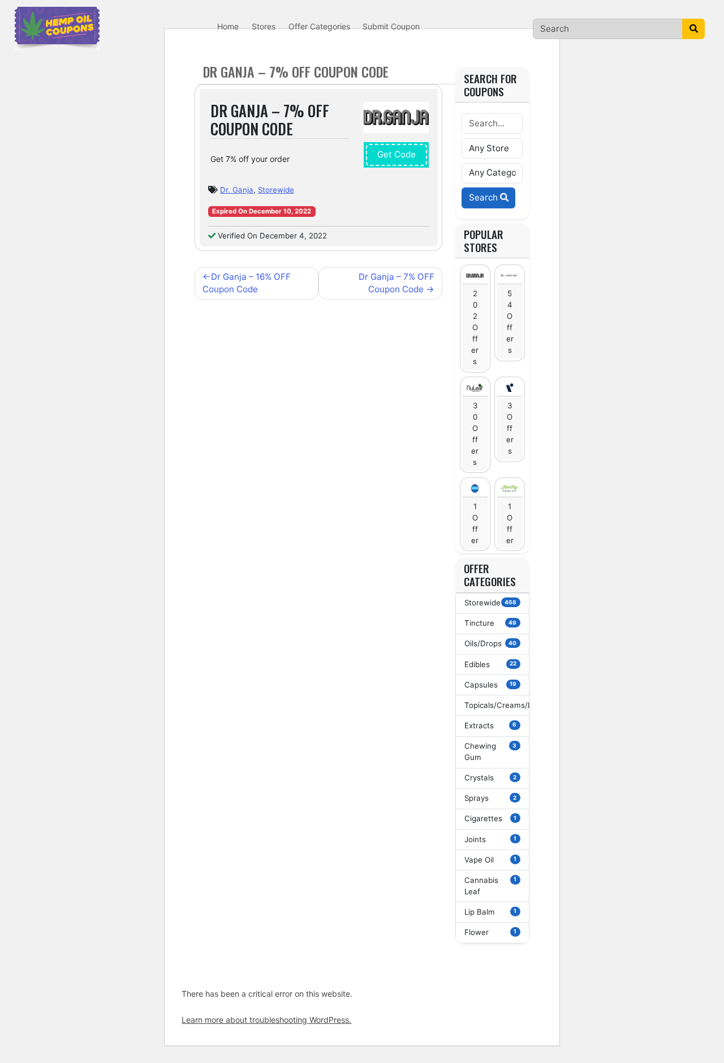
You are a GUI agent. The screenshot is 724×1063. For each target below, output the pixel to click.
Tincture (490, 622)
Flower (490, 932)
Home (228, 26)
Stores (263, 26)
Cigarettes (490, 818)
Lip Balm (490, 911)
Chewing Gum (490, 751)
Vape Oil (490, 859)
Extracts (490, 725)
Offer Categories (319, 26)
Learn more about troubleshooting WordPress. (266, 1019)
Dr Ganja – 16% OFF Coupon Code (246, 283)
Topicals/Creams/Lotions (496, 705)
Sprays (490, 797)
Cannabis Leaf (490, 886)
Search (484, 197)
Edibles (490, 664)
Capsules (490, 684)
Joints (490, 839)
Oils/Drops (490, 643)
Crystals (490, 777)
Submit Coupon (391, 26)
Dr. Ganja (236, 189)
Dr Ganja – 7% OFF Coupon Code (396, 283)
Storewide (276, 189)
